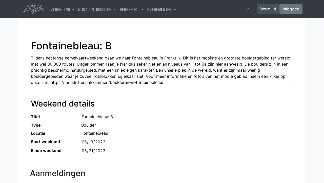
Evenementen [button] (160, 9)
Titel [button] (35, 116)
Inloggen (291, 8)
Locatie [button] (38, 133)
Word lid (268, 8)
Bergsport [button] (130, 9)
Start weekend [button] (45, 141)
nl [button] (249, 9)
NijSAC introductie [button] (95, 9)
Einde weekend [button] (46, 150)
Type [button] (36, 125)
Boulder (88, 125)
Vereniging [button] (60, 9)
